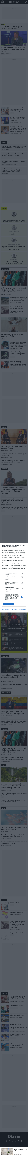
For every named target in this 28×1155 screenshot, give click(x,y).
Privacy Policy (22, 609)
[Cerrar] (26, 1149)
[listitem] (14, 574)
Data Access (14, 609)
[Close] (24, 545)
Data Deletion (5, 609)
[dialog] (14, 578)
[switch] (22, 577)
